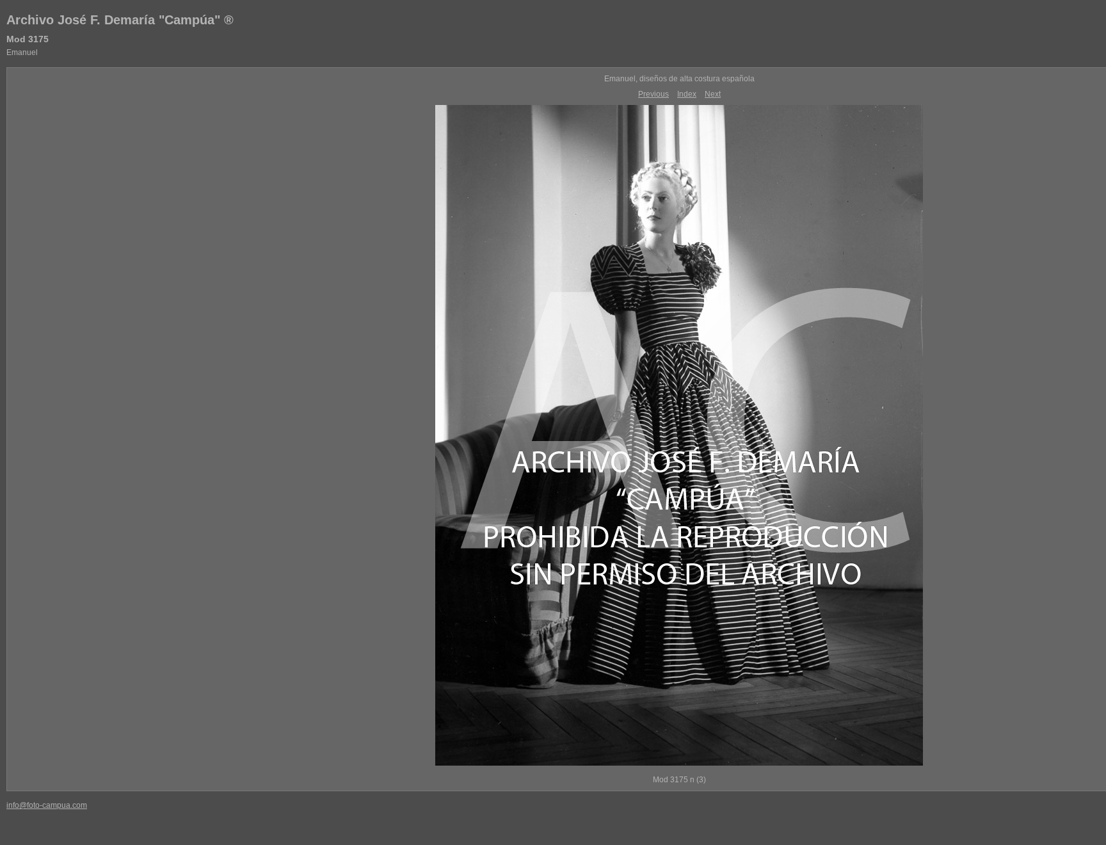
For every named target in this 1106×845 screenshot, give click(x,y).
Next (713, 94)
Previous (653, 94)
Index (686, 94)
